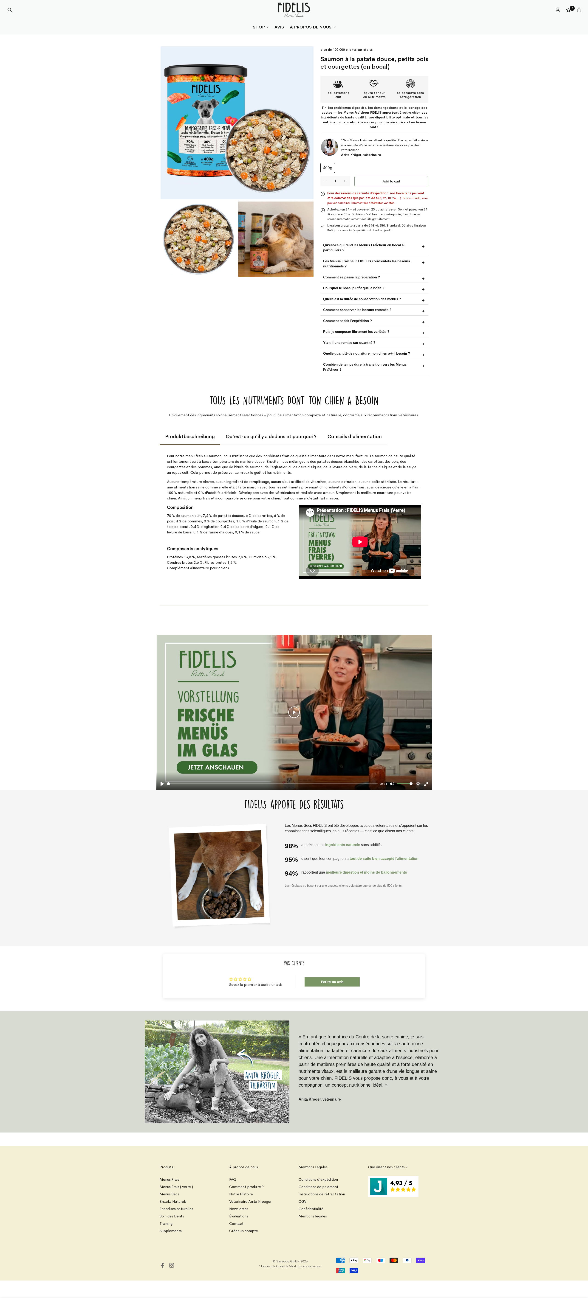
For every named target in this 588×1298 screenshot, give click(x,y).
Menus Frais (169, 1179)
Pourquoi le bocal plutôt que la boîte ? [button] (353, 288)
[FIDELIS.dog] (294, 10)
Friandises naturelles (176, 1208)
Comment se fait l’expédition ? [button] (347, 321)
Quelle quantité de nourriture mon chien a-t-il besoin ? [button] (366, 353)
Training (166, 1223)
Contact (236, 1223)
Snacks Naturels (173, 1201)
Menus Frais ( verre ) (176, 1186)
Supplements (171, 1230)
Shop (259, 27)
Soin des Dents (172, 1216)
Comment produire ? (246, 1186)
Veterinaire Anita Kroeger (250, 1201)
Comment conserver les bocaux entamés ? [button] (357, 310)
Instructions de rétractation (322, 1194)
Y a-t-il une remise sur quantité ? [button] (349, 343)
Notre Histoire (241, 1194)
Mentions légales (313, 1216)
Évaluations (238, 1216)
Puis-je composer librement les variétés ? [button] (356, 332)
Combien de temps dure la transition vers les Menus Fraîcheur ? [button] (365, 367)
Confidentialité (311, 1208)
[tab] (190, 437)
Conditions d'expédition (318, 1179)
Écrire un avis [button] (332, 981)
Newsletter (238, 1208)
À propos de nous (310, 27)
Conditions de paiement (318, 1186)
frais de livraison (311, 1266)
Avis (279, 27)
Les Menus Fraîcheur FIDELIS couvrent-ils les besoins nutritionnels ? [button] (366, 263)
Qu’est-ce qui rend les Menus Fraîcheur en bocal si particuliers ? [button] (363, 247)
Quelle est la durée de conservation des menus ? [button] (362, 299)
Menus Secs (169, 1194)
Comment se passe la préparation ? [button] (351, 277)
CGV (302, 1201)
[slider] (272, 784)
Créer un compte (243, 1230)
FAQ (232, 1179)
